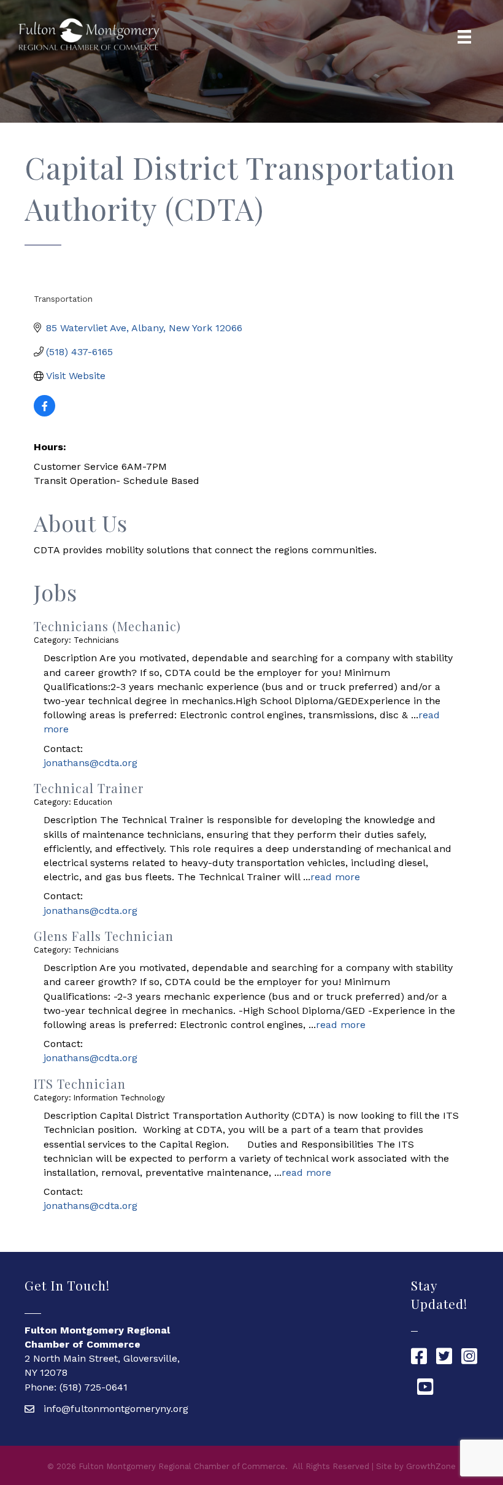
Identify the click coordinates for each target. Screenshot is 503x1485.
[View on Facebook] (44, 413)
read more (335, 877)
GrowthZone (431, 1466)
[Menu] (464, 36)
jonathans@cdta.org (90, 763)
